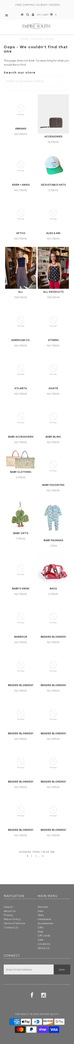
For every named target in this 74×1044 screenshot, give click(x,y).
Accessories (45, 923)
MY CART (47, 14)
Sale (40, 939)
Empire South (49, 1014)
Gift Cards (44, 935)
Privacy (8, 915)
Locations (44, 943)
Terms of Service (14, 923)
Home (24, 38)
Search (8, 906)
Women (43, 906)
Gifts (40, 927)
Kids (40, 931)
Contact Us (11, 927)
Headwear (44, 919)
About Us (9, 911)
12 (43, 856)
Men (40, 911)
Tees (41, 915)
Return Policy (12, 919)
